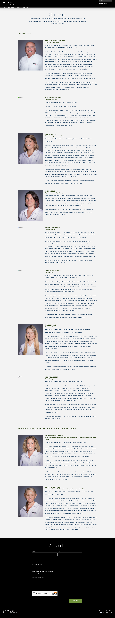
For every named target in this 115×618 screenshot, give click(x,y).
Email (59, 551)
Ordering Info (102, 3)
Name (34, 551)
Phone (34, 558)
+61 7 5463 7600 (12, 612)
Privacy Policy (102, 610)
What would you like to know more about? (43, 571)
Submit (75, 600)
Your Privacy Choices (107, 612)
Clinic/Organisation (37, 564)
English (101, 1)
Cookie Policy (109, 610)
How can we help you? (38, 577)
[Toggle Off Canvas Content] (110, 3)
